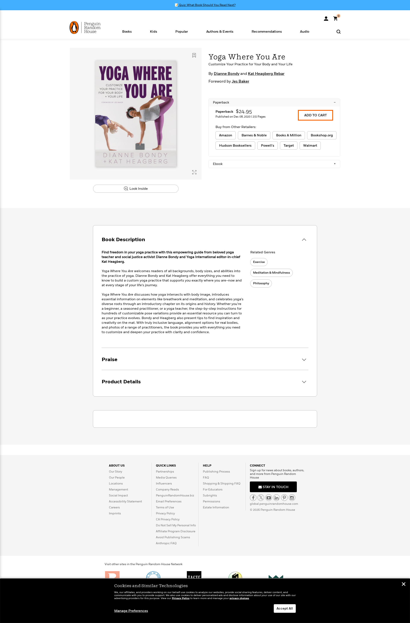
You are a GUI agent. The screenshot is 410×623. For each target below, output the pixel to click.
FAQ (206, 478)
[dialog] (205, 601)
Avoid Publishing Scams (173, 537)
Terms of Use (165, 507)
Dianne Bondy (226, 73)
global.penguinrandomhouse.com (274, 504)
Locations (116, 483)
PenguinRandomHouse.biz (175, 495)
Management (118, 489)
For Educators (213, 489)
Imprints (115, 513)
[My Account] (326, 17)
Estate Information (216, 507)
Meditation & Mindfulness (271, 273)
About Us (117, 466)
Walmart (310, 145)
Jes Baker (240, 81)
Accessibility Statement (125, 501)
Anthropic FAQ (166, 543)
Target (289, 145)
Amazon (225, 135)
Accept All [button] (285, 608)
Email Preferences (169, 501)
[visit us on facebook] (253, 497)
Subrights (210, 495)
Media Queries (166, 478)
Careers (114, 507)
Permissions (211, 501)
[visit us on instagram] (292, 497)
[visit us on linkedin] (276, 497)
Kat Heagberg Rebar (266, 73)
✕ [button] (403, 584)
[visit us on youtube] (268, 497)
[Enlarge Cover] (194, 172)
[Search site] (339, 31)
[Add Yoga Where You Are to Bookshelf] (194, 55)
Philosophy (261, 283)
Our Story (115, 472)
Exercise (259, 262)
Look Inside (138, 188)
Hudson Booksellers (235, 145)
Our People (117, 478)
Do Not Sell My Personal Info (176, 525)
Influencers (164, 483)
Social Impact (118, 495)
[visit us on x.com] (261, 497)
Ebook (274, 164)
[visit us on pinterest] (284, 497)
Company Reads (167, 489)
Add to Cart (315, 115)
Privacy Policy (165, 513)
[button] (127, 31)
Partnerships (165, 472)
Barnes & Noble (254, 135)
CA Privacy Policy (168, 519)
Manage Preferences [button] (131, 611)
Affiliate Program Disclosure (175, 531)
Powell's (267, 145)
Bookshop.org (322, 135)
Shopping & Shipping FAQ (221, 483)
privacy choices (239, 598)
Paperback (274, 102)
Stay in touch (275, 487)
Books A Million (288, 135)
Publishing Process (216, 472)
